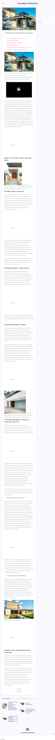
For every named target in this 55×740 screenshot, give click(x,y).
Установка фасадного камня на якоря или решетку (19, 47)
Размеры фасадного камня (13, 45)
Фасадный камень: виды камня (14, 42)
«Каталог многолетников (29, 704)
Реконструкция (19, 691)
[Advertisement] (19, 137)
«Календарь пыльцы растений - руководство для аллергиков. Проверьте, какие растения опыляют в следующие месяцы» (12, 706)
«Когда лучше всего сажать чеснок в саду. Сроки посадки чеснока (30, 711)
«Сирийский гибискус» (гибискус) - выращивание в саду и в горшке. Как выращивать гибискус (13, 719)
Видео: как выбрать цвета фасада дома (16, 38)
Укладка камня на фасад (12, 40)
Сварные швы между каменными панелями (17, 49)
